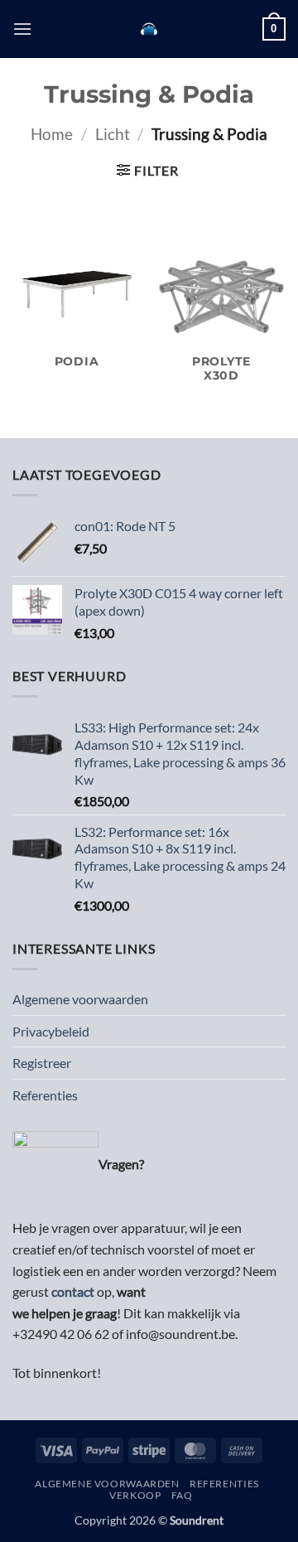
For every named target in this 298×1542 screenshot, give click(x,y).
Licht (112, 133)
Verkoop (135, 1495)
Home (52, 133)
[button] (22, 28)
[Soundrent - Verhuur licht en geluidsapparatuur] (149, 29)
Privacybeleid (50, 1031)
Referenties (45, 1095)
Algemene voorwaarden (80, 999)
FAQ (182, 1495)
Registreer (41, 1063)
